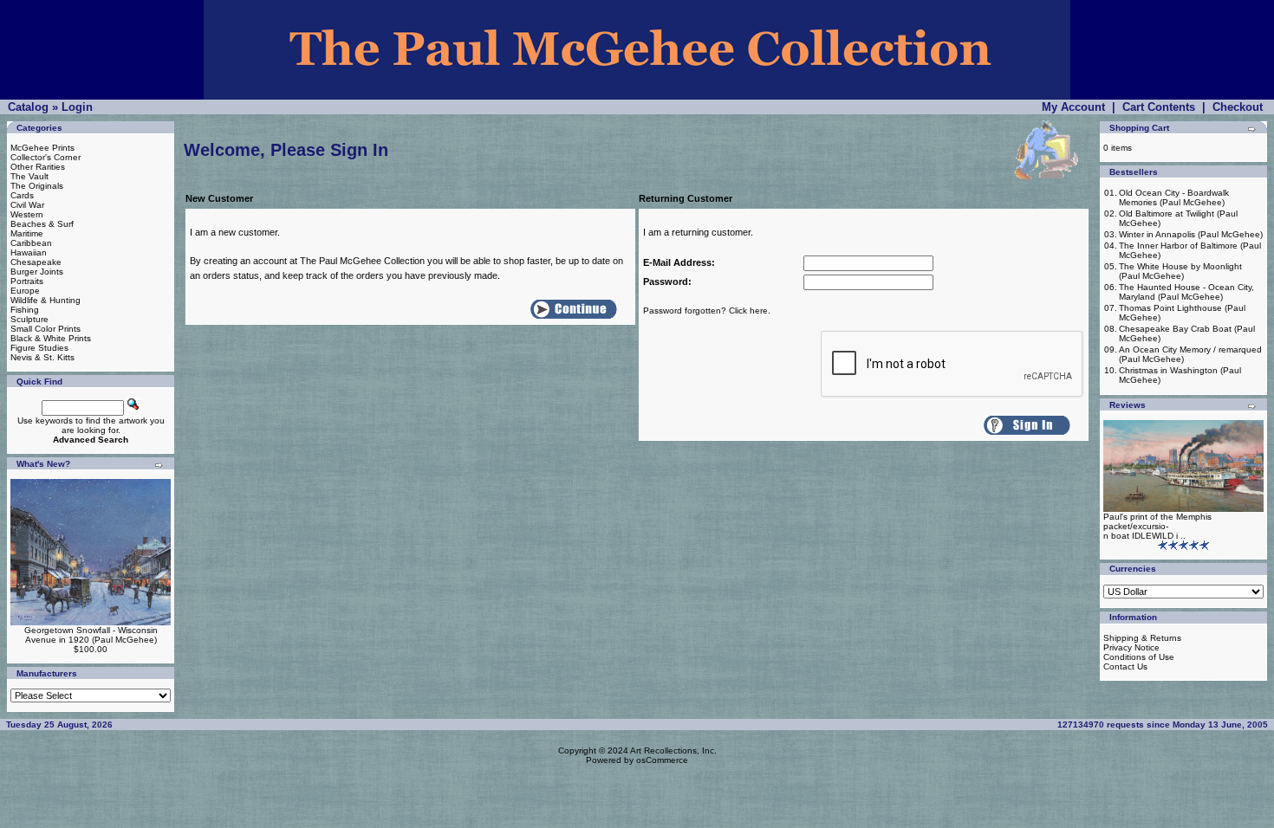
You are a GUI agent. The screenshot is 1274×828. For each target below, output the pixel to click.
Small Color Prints (45, 328)
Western (26, 214)
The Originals (36, 186)
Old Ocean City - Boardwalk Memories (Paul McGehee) (1174, 197)
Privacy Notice (1131, 647)
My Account (1073, 106)
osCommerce (662, 760)
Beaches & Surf (42, 224)
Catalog (28, 106)
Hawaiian (28, 252)
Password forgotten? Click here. (706, 310)
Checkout (1237, 106)
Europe (25, 290)
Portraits (26, 281)
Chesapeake (36, 262)
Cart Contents (1158, 106)
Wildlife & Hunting (45, 300)
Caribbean (31, 243)
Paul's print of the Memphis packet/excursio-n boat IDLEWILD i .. (1157, 526)
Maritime (26, 233)
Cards (22, 195)
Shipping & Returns (1142, 638)
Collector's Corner (45, 157)
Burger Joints (36, 271)
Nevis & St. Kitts (42, 357)
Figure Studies (39, 348)
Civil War (27, 205)
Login (77, 106)
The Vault (29, 176)
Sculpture (29, 319)
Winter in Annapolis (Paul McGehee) (1191, 234)
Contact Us (1125, 666)
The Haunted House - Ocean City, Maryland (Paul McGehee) (1186, 291)
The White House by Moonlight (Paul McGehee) (1180, 271)
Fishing (24, 309)
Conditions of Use (1138, 657)
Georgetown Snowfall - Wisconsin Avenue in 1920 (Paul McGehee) (91, 634)
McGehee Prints (42, 147)
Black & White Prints (50, 338)
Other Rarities (37, 166)
